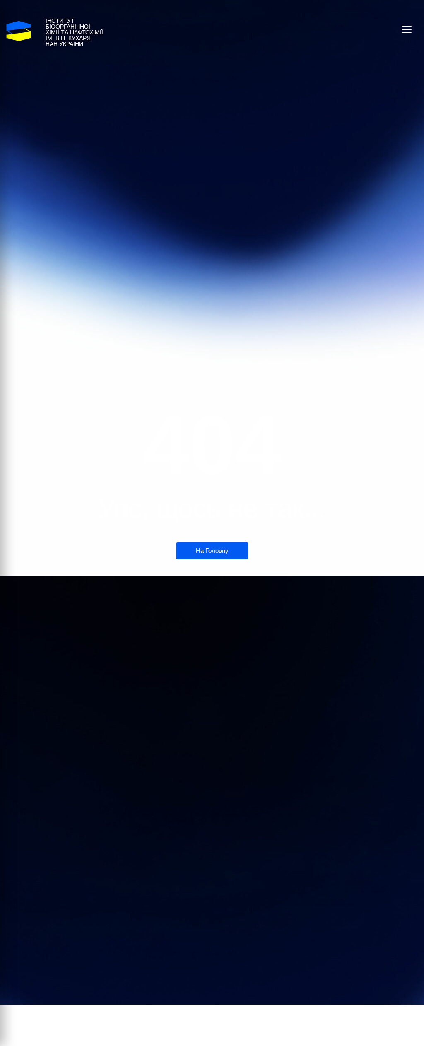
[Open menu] (406, 29)
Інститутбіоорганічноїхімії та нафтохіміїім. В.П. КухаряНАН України (74, 32)
